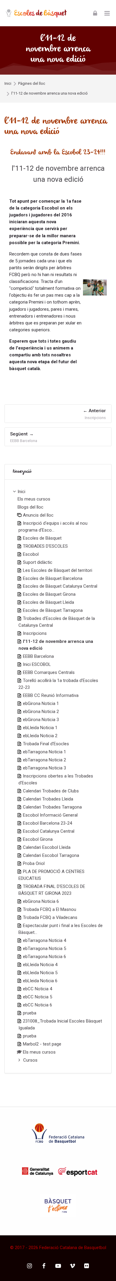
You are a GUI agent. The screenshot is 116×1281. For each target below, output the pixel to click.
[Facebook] (44, 1266)
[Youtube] (58, 1266)
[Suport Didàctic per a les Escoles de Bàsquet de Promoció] (36, 13)
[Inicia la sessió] (95, 13)
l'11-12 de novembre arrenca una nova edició (49, 94)
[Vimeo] (72, 1266)
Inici (7, 84)
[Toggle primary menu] (107, 13)
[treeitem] (58, 776)
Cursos (30, 1060)
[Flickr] (87, 1266)
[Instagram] (29, 1266)
